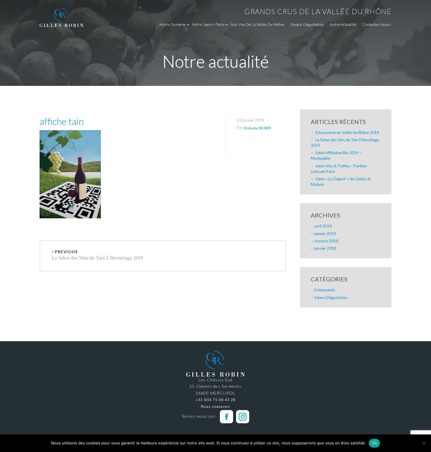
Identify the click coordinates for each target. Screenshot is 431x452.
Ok (374, 443)
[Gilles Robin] (62, 17)
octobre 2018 (326, 241)
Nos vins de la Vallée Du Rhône (257, 24)
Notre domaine (172, 24)
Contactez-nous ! (376, 24)
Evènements (324, 290)
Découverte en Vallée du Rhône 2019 (347, 132)
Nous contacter (215, 406)
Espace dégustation (307, 24)
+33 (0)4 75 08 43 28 (215, 399)
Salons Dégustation (330, 297)
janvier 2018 (325, 248)
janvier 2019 (325, 233)
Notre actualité (343, 24)
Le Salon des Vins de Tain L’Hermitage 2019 (97, 255)
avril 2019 (323, 226)
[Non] (424, 443)
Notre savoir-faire (208, 24)
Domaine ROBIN (257, 128)
